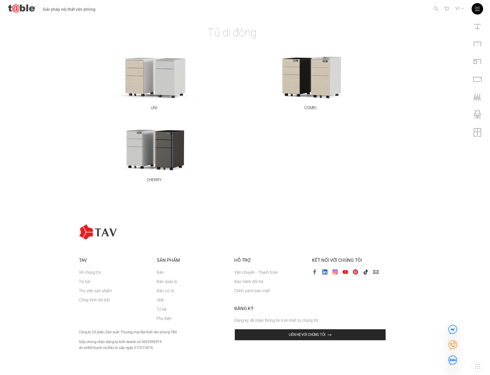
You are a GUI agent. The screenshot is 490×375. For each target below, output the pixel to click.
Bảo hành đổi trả (248, 281)
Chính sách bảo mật (252, 290)
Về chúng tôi (90, 272)
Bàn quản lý (167, 281)
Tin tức (85, 281)
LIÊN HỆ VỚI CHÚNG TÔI (307, 335)
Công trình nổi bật (94, 300)
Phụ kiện (164, 318)
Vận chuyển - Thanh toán (256, 272)
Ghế (160, 300)
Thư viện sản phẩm (95, 290)
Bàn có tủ (165, 290)
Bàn (160, 272)
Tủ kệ (161, 309)
